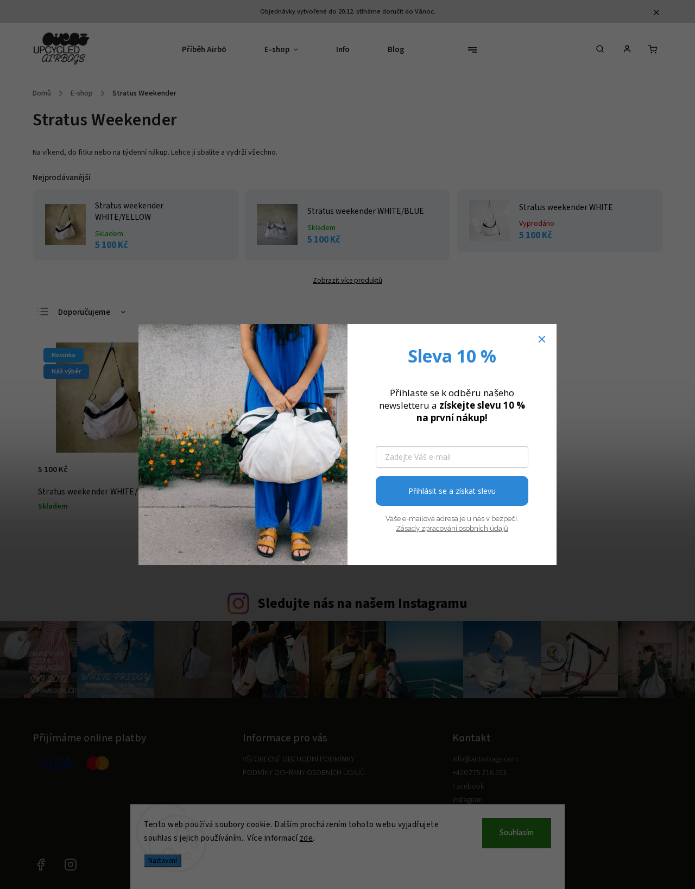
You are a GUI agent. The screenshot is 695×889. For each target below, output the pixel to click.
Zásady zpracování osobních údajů (452, 528)
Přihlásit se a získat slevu (452, 491)
